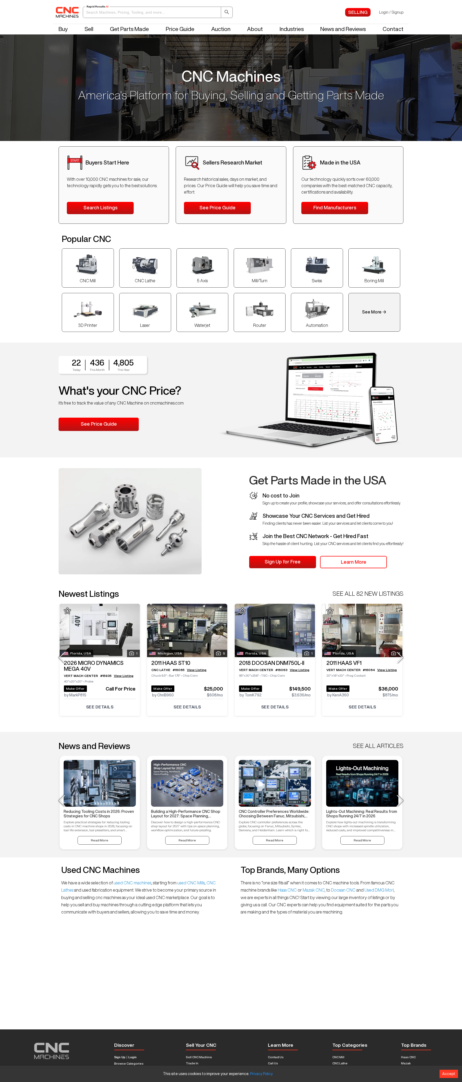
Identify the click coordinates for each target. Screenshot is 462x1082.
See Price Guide (217, 207)
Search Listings (100, 207)
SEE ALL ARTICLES (378, 746)
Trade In (192, 1063)
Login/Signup (391, 12)
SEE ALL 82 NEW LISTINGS (368, 594)
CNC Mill (338, 1057)
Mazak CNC (313, 890)
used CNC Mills (190, 883)
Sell (88, 29)
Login (132, 1057)
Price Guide (180, 29)
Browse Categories (129, 1063)
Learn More (353, 561)
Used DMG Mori (379, 890)
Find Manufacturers (334, 207)
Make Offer (75, 688)
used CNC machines (132, 883)
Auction (220, 29)
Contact (393, 29)
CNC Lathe (340, 1063)
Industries (292, 29)
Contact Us (276, 1057)
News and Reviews (343, 29)
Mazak (406, 1063)
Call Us (273, 1063)
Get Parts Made (129, 29)
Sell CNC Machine (199, 1057)
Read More (99, 840)
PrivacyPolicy (261, 1074)
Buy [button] (63, 29)
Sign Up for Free (283, 561)
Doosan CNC (343, 890)
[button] (157, 12)
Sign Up (119, 1057)
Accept (448, 1074)
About (255, 29)
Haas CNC (287, 890)
